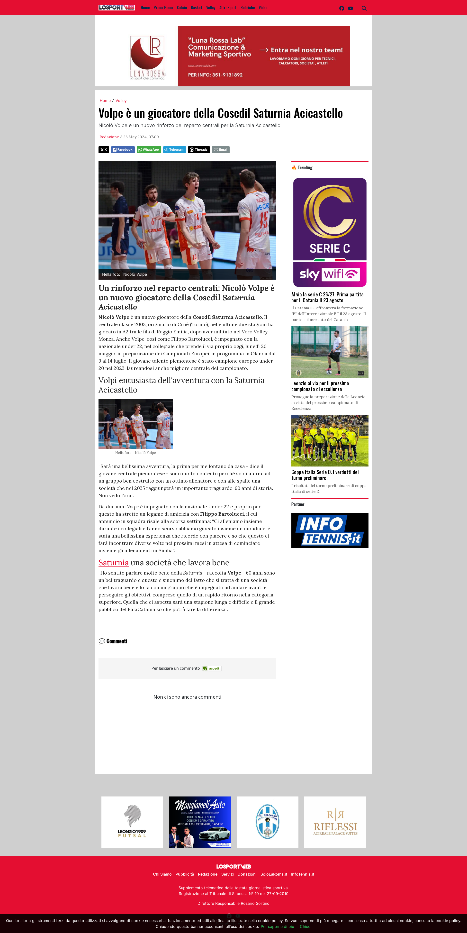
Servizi (227, 874)
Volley (211, 7)
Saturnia (114, 562)
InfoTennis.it (302, 874)
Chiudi (306, 926)
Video (263, 7)
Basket (196, 7)
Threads (201, 149)
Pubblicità (185, 874)
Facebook (124, 149)
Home (145, 7)
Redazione (109, 136)
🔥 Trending (302, 167)
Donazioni (247, 874)
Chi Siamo (162, 874)
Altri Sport (228, 7)
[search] (364, 7)
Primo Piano (163, 7)
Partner (298, 504)
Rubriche (248, 7)
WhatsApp (151, 149)
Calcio (182, 7)
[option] (132, 822)
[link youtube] (350, 7)
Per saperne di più (277, 926)
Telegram (176, 149)
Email (223, 149)
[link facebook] (341, 7)
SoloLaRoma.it (273, 874)
